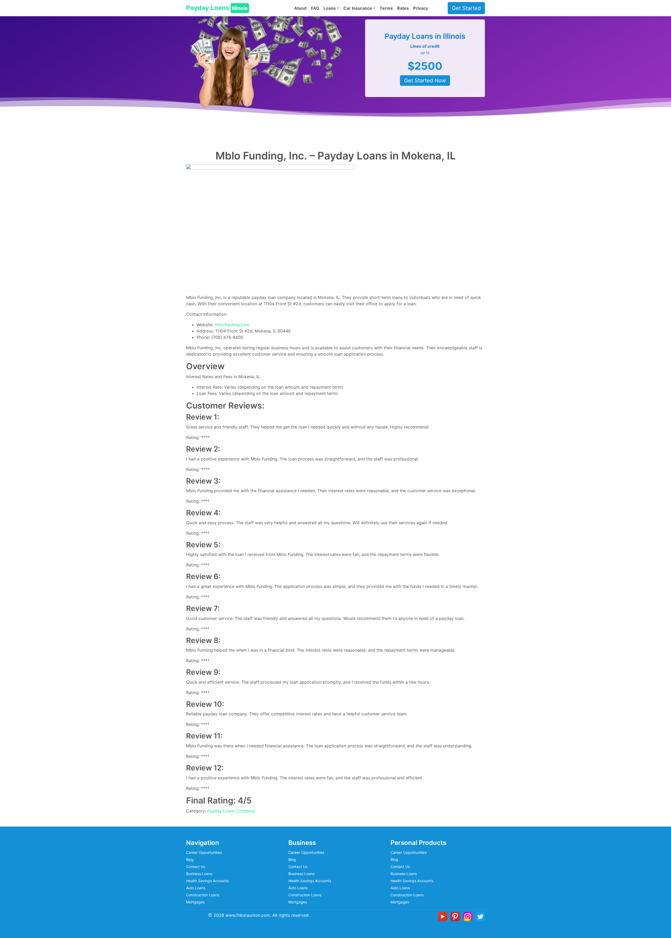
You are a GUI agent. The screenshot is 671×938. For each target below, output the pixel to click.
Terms (386, 8)
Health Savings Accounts (207, 880)
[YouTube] (443, 916)
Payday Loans (217, 8)
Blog (190, 859)
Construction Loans (202, 895)
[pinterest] (456, 916)
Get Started (466, 8)
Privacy (420, 8)
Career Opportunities (204, 852)
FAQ (315, 8)
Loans (329, 8)
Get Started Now (425, 80)
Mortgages (195, 902)
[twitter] (480, 916)
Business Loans (199, 873)
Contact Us (195, 866)
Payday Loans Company (231, 810)
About (300, 8)
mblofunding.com (232, 324)
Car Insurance (357, 8)
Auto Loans (195, 888)
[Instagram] (468, 916)
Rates (403, 8)
